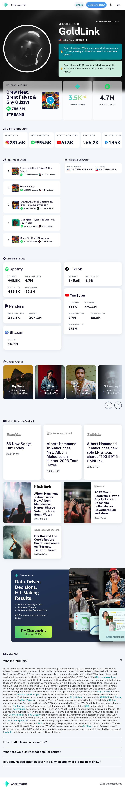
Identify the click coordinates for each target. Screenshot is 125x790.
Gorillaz (86, 726)
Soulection (19, 706)
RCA (86, 706)
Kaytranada (103, 691)
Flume (117, 697)
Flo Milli (7, 732)
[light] (110, 4)
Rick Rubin (76, 697)
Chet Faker (26, 700)
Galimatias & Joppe (28, 694)
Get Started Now (96, 5)
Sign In (79, 5)
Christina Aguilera (105, 677)
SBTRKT (104, 697)
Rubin (112, 700)
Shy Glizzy (34, 714)
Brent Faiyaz (16, 714)
